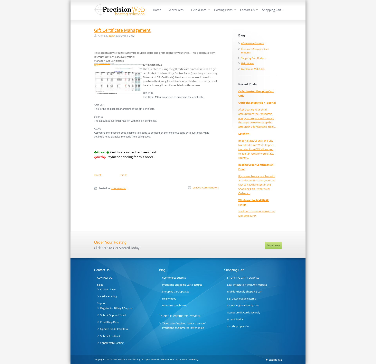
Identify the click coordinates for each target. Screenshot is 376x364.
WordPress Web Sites (252, 69)
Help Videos (247, 63)
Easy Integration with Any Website (247, 284)
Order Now (273, 245)
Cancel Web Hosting (112, 343)
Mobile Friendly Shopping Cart (244, 291)
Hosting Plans (223, 10)
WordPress (176, 10)
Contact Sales (108, 289)
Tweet (97, 175)
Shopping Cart (271, 10)
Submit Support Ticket (113, 315)
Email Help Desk (109, 322)
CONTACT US (104, 277)
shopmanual (118, 188)
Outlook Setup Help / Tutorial (257, 102)
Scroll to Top (275, 360)
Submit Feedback (110, 336)
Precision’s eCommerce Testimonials (183, 328)
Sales (100, 284)
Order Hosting (108, 296)
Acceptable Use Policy (187, 359)
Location (243, 133)
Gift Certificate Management (122, 30)
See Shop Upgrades (238, 326)
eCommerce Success (252, 43)
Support (102, 303)
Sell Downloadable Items (241, 298)
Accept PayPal (235, 319)
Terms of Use (167, 359)
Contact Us (247, 10)
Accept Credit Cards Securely (243, 312)
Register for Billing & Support (117, 308)
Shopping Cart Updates (253, 58)
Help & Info (198, 10)
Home (157, 10)
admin (112, 35)
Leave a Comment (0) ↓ (206, 187)
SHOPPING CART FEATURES (243, 277)
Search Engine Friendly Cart (243, 305)
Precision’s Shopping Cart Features (182, 284)
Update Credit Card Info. (114, 329)
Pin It (124, 175)
